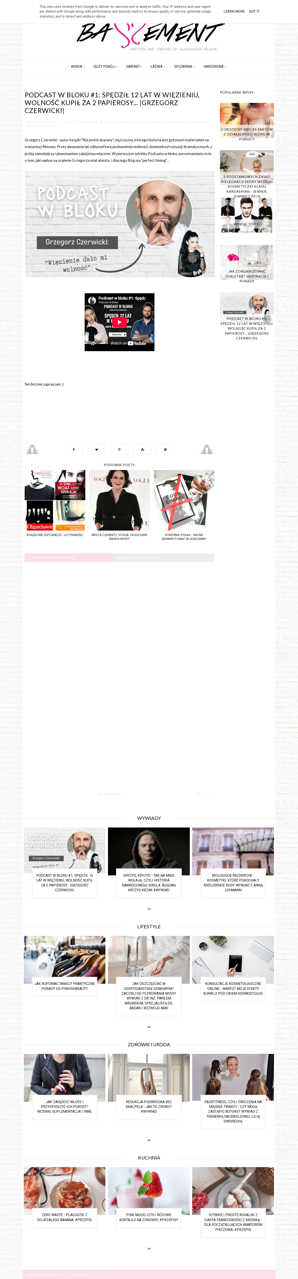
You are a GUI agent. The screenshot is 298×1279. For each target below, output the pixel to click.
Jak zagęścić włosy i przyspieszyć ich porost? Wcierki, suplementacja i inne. (64, 1107)
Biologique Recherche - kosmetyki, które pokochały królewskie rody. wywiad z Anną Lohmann (233, 882)
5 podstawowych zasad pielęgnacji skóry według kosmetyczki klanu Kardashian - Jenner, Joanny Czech (247, 186)
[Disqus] (119, 619)
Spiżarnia (183, 66)
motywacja (154, 122)
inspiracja (122, 122)
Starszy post (205, 794)
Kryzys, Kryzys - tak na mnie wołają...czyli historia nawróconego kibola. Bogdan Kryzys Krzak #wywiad (149, 882)
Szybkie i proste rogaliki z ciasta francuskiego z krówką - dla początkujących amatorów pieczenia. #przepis (233, 1222)
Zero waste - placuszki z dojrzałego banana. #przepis (64, 1217)
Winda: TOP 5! (247, 224)
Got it (254, 11)
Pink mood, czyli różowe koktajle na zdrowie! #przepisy (148, 1217)
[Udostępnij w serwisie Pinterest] (165, 449)
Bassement (66, 1275)
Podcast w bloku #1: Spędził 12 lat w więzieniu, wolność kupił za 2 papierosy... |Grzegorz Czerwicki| (247, 328)
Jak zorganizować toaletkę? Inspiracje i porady (247, 276)
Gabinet (133, 66)
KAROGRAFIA (99, 1275)
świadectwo (197, 122)
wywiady (49, 125)
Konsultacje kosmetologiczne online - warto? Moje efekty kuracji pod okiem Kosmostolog (233, 989)
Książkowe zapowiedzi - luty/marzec (55, 535)
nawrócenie (175, 122)
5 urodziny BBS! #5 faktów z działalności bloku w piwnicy (247, 134)
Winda (76, 66)
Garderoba (213, 66)
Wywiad (33, 125)
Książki (137, 122)
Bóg (108, 122)
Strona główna (109, 794)
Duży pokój (104, 66)
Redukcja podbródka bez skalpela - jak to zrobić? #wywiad (149, 1107)
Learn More (234, 11)
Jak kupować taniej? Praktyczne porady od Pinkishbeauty (64, 986)
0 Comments (87, 122)
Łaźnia (157, 66)
